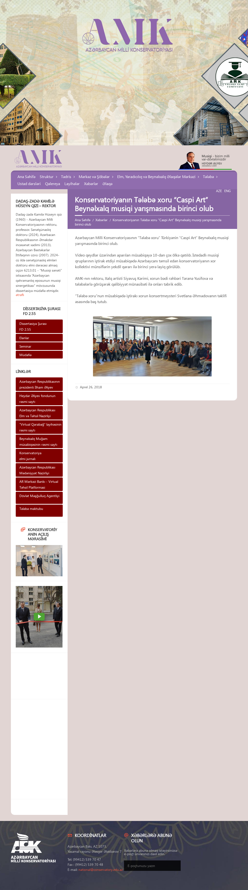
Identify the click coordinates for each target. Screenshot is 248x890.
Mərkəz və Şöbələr (94, 176)
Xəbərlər (91, 183)
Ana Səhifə (26, 176)
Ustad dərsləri (29, 183)
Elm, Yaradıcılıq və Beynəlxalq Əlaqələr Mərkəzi (156, 176)
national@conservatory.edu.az (100, 869)
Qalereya (52, 183)
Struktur (47, 176)
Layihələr (72, 183)
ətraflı (20, 294)
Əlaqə (107, 183)
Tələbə (208, 176)
